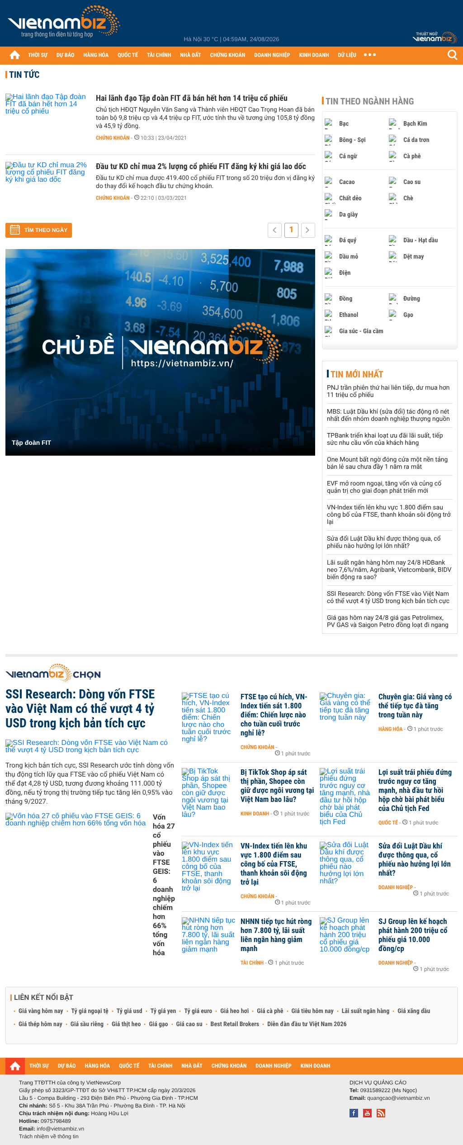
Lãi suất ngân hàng (365, 1011)
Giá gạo (158, 1024)
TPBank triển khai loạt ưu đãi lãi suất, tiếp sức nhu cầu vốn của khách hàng (385, 439)
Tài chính (252, 963)
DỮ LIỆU (347, 55)
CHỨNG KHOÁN (228, 55)
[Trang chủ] (14, 55)
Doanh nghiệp (395, 887)
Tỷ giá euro (198, 1011)
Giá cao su (189, 1024)
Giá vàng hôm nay (41, 1011)
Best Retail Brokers (235, 1024)
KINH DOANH (314, 55)
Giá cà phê (270, 1011)
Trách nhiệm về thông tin (49, 1136)
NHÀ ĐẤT (190, 55)
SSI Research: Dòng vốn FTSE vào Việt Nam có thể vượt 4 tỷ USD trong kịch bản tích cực (388, 597)
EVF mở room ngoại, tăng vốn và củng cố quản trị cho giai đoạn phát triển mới (384, 487)
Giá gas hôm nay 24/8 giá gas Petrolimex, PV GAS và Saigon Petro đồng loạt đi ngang (388, 621)
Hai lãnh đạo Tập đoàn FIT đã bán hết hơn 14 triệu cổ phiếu (192, 98)
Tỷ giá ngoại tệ (90, 1011)
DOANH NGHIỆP (272, 55)
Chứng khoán (113, 138)
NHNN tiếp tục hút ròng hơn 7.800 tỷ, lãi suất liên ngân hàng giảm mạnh (276, 935)
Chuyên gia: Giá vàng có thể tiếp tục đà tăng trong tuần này (415, 706)
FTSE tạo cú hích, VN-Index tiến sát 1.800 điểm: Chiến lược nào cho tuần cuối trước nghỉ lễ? (274, 715)
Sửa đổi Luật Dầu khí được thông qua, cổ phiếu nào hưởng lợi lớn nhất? (384, 542)
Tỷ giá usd (129, 1011)
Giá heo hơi (234, 1011)
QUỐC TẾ (128, 55)
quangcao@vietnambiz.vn (398, 1098)
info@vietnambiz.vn (60, 1129)
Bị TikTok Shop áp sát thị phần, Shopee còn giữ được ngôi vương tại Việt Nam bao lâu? (277, 786)
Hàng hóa (390, 729)
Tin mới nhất (357, 374)
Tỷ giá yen (163, 1011)
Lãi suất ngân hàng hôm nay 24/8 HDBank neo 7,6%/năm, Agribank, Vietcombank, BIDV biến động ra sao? (389, 570)
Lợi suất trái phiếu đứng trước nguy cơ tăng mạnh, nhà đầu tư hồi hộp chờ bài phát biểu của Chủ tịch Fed (415, 790)
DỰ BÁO (66, 55)
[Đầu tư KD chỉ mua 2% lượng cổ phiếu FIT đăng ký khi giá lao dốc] (46, 189)
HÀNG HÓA (96, 55)
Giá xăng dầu (413, 1011)
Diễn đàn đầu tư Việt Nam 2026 (306, 1024)
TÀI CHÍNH (159, 55)
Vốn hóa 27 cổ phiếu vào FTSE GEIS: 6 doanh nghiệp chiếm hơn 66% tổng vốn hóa (164, 885)
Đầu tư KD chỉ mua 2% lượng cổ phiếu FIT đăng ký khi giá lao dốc (201, 166)
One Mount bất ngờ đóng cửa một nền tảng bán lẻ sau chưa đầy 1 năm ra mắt (387, 463)
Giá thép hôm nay (40, 1024)
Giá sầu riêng (87, 1024)
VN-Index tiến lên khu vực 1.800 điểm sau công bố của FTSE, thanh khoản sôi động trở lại (388, 515)
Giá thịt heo (126, 1024)
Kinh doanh (255, 813)
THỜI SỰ (37, 55)
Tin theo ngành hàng (370, 101)
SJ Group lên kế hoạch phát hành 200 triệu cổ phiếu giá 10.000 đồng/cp (413, 935)
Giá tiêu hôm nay (313, 1011)
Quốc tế (388, 823)
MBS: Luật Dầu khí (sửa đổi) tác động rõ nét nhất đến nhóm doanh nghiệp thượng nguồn (388, 415)
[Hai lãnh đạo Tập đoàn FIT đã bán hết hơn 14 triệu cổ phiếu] (46, 121)
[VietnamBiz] (65, 24)
